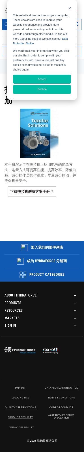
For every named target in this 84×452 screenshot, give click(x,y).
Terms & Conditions (61, 397)
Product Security (20, 417)
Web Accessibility (21, 427)
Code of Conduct (61, 407)
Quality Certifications (20, 407)
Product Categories (46, 274)
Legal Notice (20, 397)
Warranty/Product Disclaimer (61, 416)
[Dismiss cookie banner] (69, 8)
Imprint (20, 388)
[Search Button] (6, 24)
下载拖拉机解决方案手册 (30, 191)
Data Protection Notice (61, 388)
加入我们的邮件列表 (47, 247)
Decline (42, 89)
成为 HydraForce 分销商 (47, 261)
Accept (42, 79)
